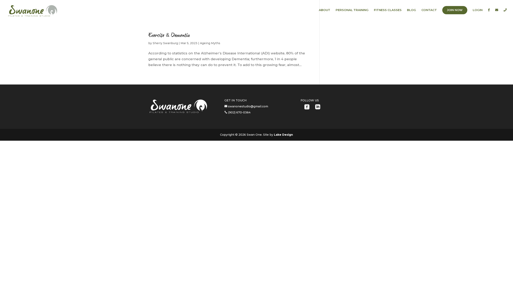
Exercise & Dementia (169, 36)
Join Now (455, 10)
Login (478, 10)
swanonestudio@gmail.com (247, 106)
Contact (429, 10)
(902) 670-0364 (238, 112)
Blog (411, 10)
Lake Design (283, 134)
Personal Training (352, 10)
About (324, 10)
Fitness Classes (388, 10)
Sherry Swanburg (165, 43)
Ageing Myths (210, 43)
